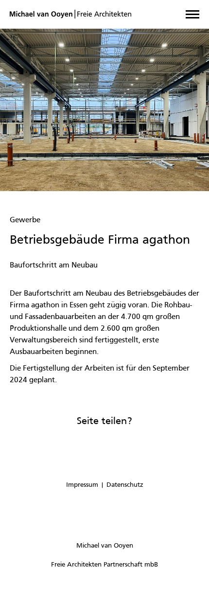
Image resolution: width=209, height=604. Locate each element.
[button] (192, 14)
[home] (70, 14)
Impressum (82, 485)
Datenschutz (124, 485)
